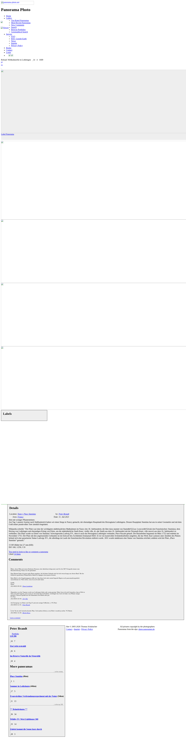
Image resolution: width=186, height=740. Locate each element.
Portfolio (15, 634)
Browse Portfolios (18, 30)
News (13, 41)
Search (14, 27)
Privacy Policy (17, 46)
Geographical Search (19, 32)
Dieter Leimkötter (28, 586)
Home (8, 16)
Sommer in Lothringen (20, 686)
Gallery (9, 18)
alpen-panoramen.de (146, 629)
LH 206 (13, 636)
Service (9, 34)
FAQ (13, 36)
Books (8, 48)
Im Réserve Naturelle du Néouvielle (25, 656)
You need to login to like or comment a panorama (28, 552)
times (17, 554)
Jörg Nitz (25, 599)
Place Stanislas (16, 676)
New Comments (17, 25)
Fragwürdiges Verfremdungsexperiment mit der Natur (33, 696)
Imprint (14, 43)
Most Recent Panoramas (20, 23)
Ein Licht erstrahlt (18, 646)
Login (8, 52)
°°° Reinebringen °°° (18, 709)
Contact (9, 50)
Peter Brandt (26, 605)
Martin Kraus (26, 613)
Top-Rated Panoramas (20, 20)
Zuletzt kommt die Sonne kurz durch (26, 729)
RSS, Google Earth (19, 39)
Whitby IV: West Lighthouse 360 (24, 719)
